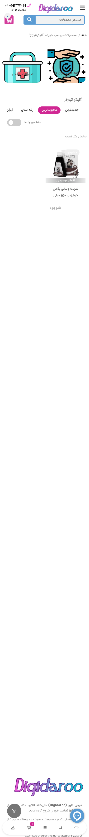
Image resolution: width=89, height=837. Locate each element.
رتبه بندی (27, 110)
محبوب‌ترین (49, 110)
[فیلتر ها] (14, 811)
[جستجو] (29, 20)
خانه (84, 35)
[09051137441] (29, 5)
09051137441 (15, 6)
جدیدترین (71, 110)
